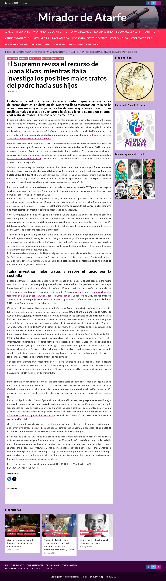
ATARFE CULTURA (119, 38)
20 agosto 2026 (14, 550)
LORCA (20, 534)
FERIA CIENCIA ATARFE (16, 44)
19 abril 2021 (13, 92)
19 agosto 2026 (87, 547)
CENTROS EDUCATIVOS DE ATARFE (89, 38)
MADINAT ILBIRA (60, 38)
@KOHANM (31, 467)
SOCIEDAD (46, 58)
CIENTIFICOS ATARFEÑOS (17, 38)
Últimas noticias (57, 58)
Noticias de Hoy (35, 58)
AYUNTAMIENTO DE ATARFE (47, 31)
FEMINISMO (149, 31)
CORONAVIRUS (69, 565)
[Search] (159, 32)
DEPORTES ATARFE (39, 44)
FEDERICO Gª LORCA (26, 531)
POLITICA (36, 568)
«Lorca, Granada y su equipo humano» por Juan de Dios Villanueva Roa (21, 543)
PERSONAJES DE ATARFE (128, 31)
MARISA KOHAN (16, 467)
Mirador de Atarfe (82, 17)
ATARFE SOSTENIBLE (141, 38)
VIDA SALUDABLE (63, 534)
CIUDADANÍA (59, 44)
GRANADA (11, 534)
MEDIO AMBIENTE (14, 565)
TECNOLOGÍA (50, 568)
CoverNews (96, 576)
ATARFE (9, 31)
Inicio (25, 3)
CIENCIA (47, 531)
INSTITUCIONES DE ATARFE (77, 31)
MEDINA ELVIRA (41, 38)
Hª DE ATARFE (23, 31)
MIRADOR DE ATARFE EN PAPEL (84, 44)
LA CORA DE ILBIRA (103, 31)
